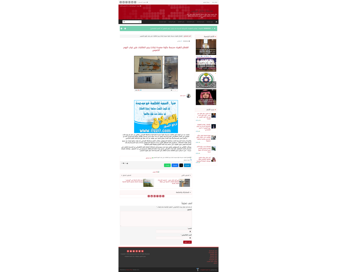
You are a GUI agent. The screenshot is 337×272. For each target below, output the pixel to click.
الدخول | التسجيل (142, 2)
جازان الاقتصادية (190, 22)
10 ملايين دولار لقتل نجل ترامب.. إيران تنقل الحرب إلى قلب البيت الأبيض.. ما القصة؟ (204, 116)
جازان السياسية (162, 22)
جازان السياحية (172, 22)
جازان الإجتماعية (200, 22)
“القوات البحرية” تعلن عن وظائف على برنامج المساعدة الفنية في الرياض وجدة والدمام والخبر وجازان (206, 85)
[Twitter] (123, 2)
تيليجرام (187, 165)
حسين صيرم (183, 96)
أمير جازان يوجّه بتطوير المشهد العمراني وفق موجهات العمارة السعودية (204, 159)
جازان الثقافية (181, 22)
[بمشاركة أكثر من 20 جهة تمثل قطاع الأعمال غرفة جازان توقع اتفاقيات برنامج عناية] (206, 47)
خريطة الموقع (206, 2)
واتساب (167, 165)
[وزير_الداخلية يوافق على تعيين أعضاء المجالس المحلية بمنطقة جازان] (206, 97)
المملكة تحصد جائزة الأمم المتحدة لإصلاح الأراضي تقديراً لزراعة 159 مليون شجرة (204, 149)
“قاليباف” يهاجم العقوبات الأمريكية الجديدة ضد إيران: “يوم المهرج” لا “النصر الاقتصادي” (176, 28)
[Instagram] (135, 2)
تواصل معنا (214, 2)
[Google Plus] (129, 2)
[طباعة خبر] (171, 90)
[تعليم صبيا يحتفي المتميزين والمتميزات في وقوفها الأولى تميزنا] (206, 64)
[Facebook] (126, 2)
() (122, 163)
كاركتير (215, 263)
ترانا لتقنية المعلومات (205, 270)
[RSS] (120, 2)
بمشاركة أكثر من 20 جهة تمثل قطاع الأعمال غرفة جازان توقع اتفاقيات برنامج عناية (207, 51)
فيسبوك (175, 165)
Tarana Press (129, 270)
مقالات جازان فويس (212, 261)
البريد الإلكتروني (186, 235)
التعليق (189, 210)
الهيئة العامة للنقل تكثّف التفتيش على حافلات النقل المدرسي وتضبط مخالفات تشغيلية (203, 138)
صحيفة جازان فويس (202, 11)
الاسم (189, 228)
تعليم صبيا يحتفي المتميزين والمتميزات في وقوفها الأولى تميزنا (207, 68)
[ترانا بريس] (197, 270)
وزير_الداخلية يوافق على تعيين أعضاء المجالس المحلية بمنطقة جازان (207, 101)
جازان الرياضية (210, 22)
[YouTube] (132, 2)
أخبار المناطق (187, 36)
